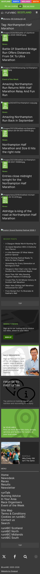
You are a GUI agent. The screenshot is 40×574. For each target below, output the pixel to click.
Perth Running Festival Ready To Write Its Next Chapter (19, 259)
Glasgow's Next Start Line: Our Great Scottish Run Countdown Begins (21, 270)
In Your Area (8, 499)
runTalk (5, 492)
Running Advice (11, 495)
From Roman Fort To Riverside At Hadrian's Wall (19, 292)
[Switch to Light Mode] (36, 557)
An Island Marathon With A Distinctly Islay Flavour (20, 248)
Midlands (26, 1)
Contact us (8, 520)
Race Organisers (11, 502)
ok (20, 6)
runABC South (10, 537)
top (20, 303)
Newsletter (8, 487)
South (36, 1)
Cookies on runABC (13, 516)
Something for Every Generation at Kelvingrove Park (20, 264)
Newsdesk (7, 478)
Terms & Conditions (13, 513)
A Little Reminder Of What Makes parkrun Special (19, 253)
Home (5, 474)
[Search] (25, 557)
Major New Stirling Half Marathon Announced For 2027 (19, 286)
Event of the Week (12, 505)
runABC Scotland (12, 528)
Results (5, 484)
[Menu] (36, 12)
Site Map (6, 510)
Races (5, 481)
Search (5, 523)
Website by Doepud (9, 571)
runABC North (10, 531)
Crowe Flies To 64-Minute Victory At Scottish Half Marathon (20, 281)
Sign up (8, 337)
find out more (28, 6)
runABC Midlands (12, 534)
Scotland (5, 1)
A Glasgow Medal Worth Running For (20, 243)
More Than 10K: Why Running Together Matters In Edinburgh (18, 275)
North (16, 1)
